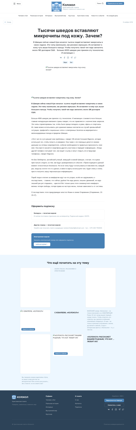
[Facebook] (64, 58)
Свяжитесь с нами (114, 405)
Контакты (78, 403)
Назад (9, 22)
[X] (75, 58)
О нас (77, 400)
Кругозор (71, 15)
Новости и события (97, 15)
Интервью (48, 15)
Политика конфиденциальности (114, 424)
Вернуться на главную (114, 400)
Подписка (78, 407)
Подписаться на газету (115, 3)
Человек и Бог (23, 15)
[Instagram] (68, 58)
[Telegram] (72, 58)
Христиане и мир (83, 15)
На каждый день (112, 15)
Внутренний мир (60, 15)
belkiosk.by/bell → (42, 244)
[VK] (61, 58)
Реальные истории (36, 15)
